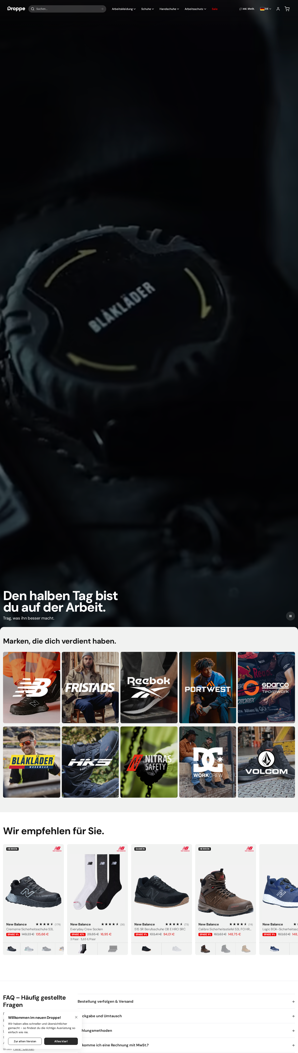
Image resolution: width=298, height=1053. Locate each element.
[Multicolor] (82, 949)
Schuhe (146, 9)
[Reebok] (149, 687)
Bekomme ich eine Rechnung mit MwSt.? (113, 1045)
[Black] (113, 949)
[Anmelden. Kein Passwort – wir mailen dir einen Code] (278, 9)
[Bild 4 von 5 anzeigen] (35, 917)
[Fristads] (90, 687)
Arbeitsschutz (194, 9)
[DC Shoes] (207, 762)
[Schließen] (76, 1017)
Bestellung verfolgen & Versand (105, 1001)
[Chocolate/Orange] (64, 949)
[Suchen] (102, 9)
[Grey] (177, 949)
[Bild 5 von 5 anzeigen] (37, 917)
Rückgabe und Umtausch (100, 1016)
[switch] (247, 9)
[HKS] (90, 762)
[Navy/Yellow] (274, 949)
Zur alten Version (25, 1041)
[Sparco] (266, 687)
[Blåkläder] (31, 762)
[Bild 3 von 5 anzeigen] (33, 917)
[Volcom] (266, 762)
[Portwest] (207, 687)
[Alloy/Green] (29, 949)
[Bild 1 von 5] (33, 882)
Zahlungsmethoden (95, 1030)
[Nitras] (149, 762)
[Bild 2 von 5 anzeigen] (31, 917)
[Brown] (205, 949)
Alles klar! (61, 1041)
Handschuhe (168, 9)
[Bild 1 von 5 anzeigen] (29, 918)
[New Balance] (31, 687)
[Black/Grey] (11, 949)
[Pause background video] (290, 616)
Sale (215, 9)
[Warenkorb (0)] (287, 9)
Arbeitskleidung (122, 9)
